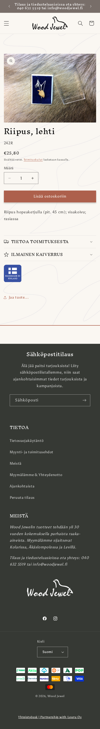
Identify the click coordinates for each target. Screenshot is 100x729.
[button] (6, 23)
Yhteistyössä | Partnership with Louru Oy (50, 717)
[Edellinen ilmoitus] (9, 6)
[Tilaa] (84, 400)
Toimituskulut (33, 159)
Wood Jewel (56, 696)
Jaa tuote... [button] (19, 297)
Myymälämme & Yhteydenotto (36, 475)
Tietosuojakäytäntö (26, 440)
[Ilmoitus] (90, 6)
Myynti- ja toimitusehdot (31, 452)
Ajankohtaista (22, 486)
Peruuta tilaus (22, 497)
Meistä (16, 463)
